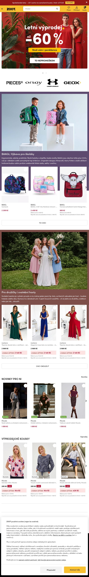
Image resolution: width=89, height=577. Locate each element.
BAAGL (4, 205)
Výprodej (83, 436)
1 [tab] (43, 73)
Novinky (84, 377)
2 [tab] (46, 73)
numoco (5, 343)
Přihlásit (77, 10)
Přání (69, 10)
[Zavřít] (87, 2)
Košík (85, 8)
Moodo (4, 421)
